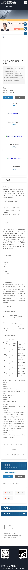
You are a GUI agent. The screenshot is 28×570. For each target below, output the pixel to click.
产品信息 (9, 498)
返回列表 (14, 449)
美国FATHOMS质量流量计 (14, 166)
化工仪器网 (10, 568)
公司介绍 (9, 492)
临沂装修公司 (7, 533)
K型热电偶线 (7, 537)
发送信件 (20, 476)
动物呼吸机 (14, 537)
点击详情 (14, 124)
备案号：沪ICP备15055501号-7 (9, 566)
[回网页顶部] (25, 24)
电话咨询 (25, 29)
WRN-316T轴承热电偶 (16, 444)
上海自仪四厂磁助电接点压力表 (14, 144)
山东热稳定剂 (14, 533)
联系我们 (20, 97)
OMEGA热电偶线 (16, 535)
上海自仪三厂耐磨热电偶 (14, 122)
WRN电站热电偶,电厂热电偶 (17, 454)
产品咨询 (8, 97)
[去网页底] (25, 33)
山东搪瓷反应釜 (7, 535)
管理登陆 (16, 568)
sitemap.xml (22, 568)
